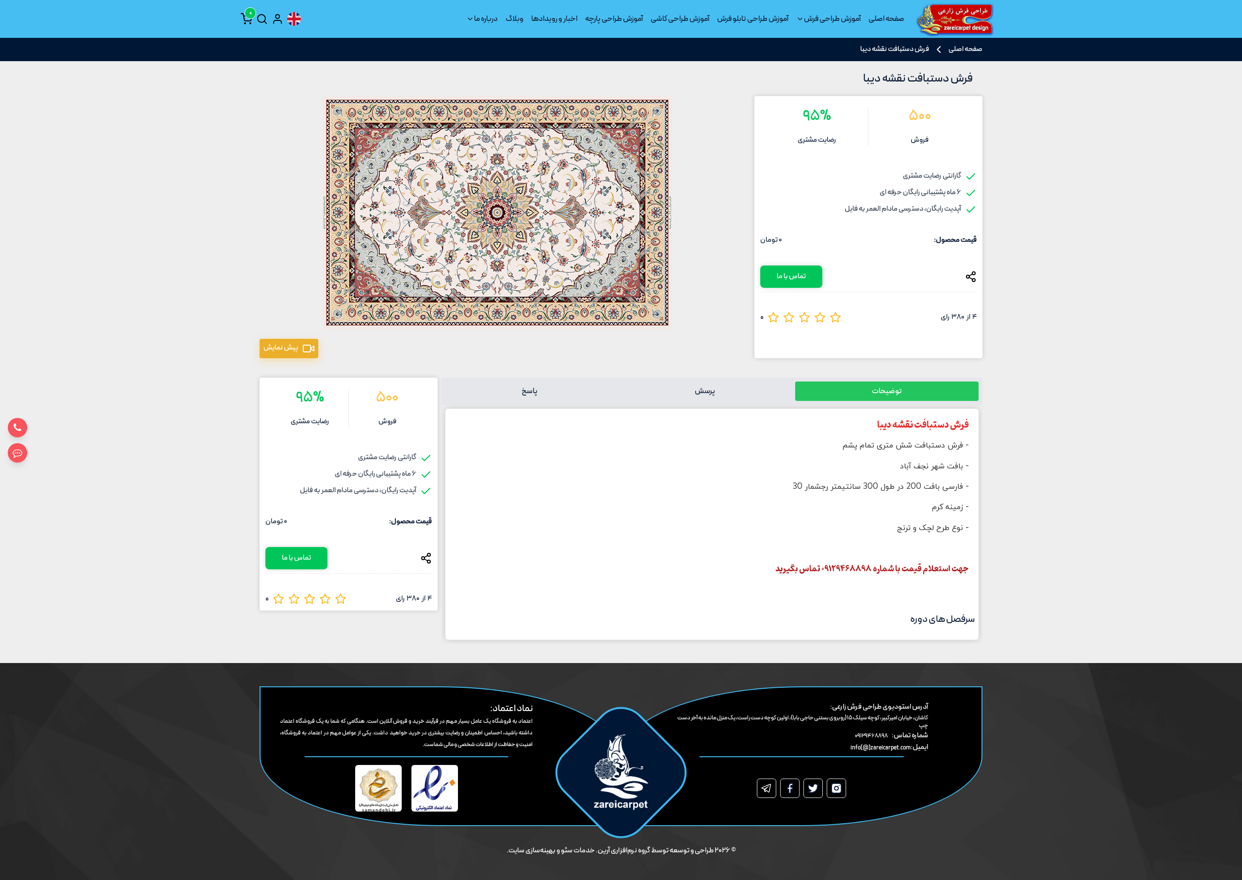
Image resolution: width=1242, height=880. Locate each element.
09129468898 (871, 736)
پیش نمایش (280, 347)
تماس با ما (791, 276)
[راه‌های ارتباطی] (17, 453)
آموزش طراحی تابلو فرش (752, 19)
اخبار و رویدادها (554, 19)
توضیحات (887, 391)
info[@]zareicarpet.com (880, 748)
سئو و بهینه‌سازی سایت (540, 850)
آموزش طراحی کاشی (680, 19)
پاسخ (530, 391)
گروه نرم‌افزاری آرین (624, 850)
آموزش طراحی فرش (832, 19)
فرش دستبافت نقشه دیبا (894, 49)
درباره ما (486, 19)
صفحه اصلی (886, 19)
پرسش (705, 391)
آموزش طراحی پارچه (614, 19)
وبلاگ (514, 19)
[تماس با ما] (17, 427)
